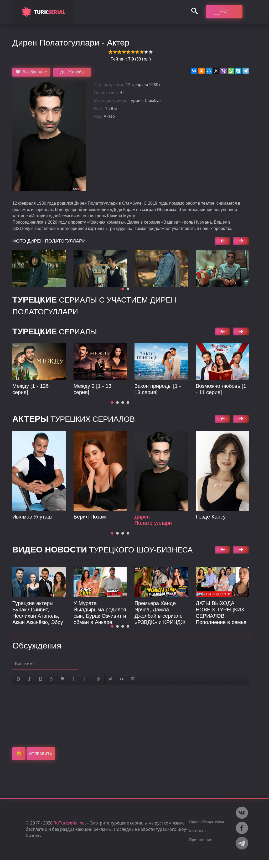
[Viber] (223, 71)
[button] (122, 289)
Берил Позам (90, 517)
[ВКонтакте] (194, 71)
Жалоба (76, 72)
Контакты (197, 830)
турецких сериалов (73, 419)
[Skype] (238, 71)
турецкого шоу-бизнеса (102, 550)
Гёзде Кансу (211, 517)
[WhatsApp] (231, 71)
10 (150, 52)
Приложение (200, 839)
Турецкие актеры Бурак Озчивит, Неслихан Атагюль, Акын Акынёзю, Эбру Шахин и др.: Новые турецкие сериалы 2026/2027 (37, 622)
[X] (216, 71)
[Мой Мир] (209, 71)
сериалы (54, 300)
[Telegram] (245, 71)
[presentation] (222, 241)
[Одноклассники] (201, 71)
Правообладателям (206, 821)
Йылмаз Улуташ (32, 517)
